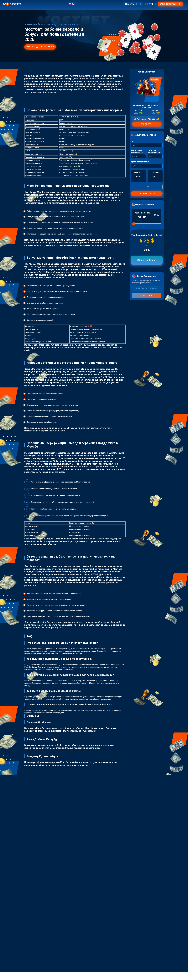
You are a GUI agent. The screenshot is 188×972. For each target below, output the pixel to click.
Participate (147, 124)
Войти (150, 4)
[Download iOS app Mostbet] (140, 4)
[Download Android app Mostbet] (136, 4)
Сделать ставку (147, 193)
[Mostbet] (12, 4)
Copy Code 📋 (146, 295)
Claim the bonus (146, 260)
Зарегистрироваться (170, 4)
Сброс (146, 186)
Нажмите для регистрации (40, 47)
